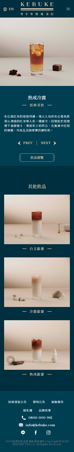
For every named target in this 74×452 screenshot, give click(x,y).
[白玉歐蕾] (50, 143)
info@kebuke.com (40, 425)
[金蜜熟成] (24, 143)
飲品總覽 (37, 157)
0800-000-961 (40, 418)
